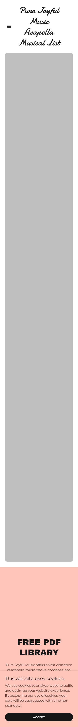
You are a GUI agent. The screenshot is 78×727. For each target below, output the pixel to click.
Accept (39, 717)
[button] (10, 26)
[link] (39, 44)
